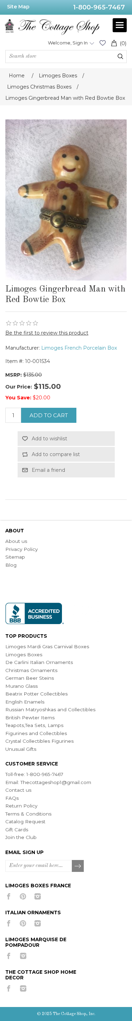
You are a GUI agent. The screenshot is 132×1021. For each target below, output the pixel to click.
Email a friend (48, 470)
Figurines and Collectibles (36, 733)
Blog (11, 565)
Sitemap (15, 557)
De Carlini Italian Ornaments (39, 662)
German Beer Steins (29, 678)
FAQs (12, 798)
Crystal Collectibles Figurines (39, 741)
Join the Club (21, 837)
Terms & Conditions (28, 814)
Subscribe (78, 866)
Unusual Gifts (20, 749)
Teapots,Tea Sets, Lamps (34, 725)
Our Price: (18, 387)
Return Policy (21, 806)
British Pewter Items (30, 717)
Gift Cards (16, 829)
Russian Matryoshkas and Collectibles (50, 709)
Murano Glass (21, 686)
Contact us (18, 790)
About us (16, 541)
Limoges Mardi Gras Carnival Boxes (47, 646)
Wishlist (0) (102, 43)
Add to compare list (56, 454)
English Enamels (24, 702)
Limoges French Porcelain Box (79, 348)
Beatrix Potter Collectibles (36, 694)
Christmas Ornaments (31, 670)
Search (120, 56)
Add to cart (49, 415)
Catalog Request (25, 821)
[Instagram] (37, 896)
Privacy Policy (21, 549)
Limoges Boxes (23, 654)
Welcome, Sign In (68, 43)
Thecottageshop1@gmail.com (55, 782)
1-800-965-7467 (99, 7)
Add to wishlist (49, 438)
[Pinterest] (23, 896)
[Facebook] (8, 896)
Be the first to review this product (46, 333)
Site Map (18, 7)
